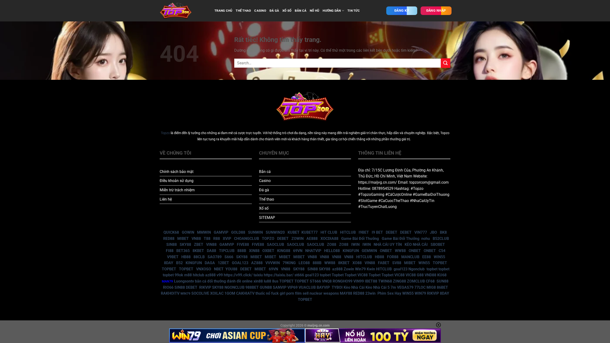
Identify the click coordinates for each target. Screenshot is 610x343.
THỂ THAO (243, 10)
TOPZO (268, 238)
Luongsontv (184, 281)
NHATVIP (313, 250)
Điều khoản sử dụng (176, 180)
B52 (179, 263)
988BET (252, 287)
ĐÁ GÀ (274, 10)
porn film (294, 293)
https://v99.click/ (238, 275)
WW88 (400, 250)
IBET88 (371, 281)
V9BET (172, 257)
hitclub (198, 275)
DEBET (391, 232)
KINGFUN (351, 250)
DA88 (211, 250)
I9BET (364, 232)
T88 (207, 238)
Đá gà (264, 190)
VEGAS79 (405, 287)
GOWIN (188, 232)
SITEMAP (267, 217)
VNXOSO (203, 269)
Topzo (165, 133)
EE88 (426, 257)
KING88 (283, 250)
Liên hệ (166, 199)
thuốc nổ (262, 293)
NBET (219, 269)
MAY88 (346, 293)
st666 (299, 275)
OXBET (268, 250)
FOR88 (392, 257)
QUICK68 (171, 232)
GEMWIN (369, 250)
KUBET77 (309, 232)
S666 (228, 257)
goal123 (400, 269)
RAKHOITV (170, 293)
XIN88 (254, 250)
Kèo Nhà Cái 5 (378, 287)
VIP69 (292, 287)
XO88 (357, 263)
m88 (188, 275)
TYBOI (337, 287)
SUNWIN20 (275, 232)
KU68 (442, 275)
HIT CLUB (328, 232)
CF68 (431, 281)
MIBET (183, 238)
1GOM (229, 293)
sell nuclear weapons (321, 293)
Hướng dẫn (332, 10)
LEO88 (304, 263)
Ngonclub (416, 269)
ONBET (386, 250)
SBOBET (438, 244)
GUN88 (266, 287)
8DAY (168, 263)
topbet (432, 269)
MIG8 (431, 287)
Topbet (338, 275)
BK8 (443, 232)
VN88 (196, 238)
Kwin (371, 269)
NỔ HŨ (314, 10)
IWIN (355, 244)
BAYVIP (324, 287)
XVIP (227, 238)
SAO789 (215, 257)
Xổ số (264, 208)
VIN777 (420, 232)
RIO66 (168, 287)
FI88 (169, 250)
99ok (179, 275)
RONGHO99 (342, 281)
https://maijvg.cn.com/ (377, 182)
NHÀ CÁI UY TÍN (388, 244)
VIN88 (211, 244)
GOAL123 (240, 263)
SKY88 (185, 244)
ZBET (198, 244)
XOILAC (217, 293)
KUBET (294, 232)
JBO (433, 232)
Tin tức (353, 10)
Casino (265, 180)
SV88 (396, 263)
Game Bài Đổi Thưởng (360, 238)
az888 (337, 269)
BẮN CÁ (300, 10)
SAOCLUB (275, 244)
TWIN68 (385, 281)
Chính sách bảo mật (176, 171)
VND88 (430, 275)
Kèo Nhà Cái (354, 287)
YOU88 (231, 269)
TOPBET (440, 263)
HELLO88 (332, 250)
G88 (420, 275)
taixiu (258, 275)
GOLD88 (238, 232)
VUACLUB (307, 287)
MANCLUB (410, 257)
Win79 (360, 269)
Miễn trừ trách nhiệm (177, 190)
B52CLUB (441, 238)
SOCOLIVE (200, 293)
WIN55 (439, 257)
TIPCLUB (226, 250)
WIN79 (420, 293)
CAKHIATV (245, 293)
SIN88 (171, 244)
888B (241, 250)
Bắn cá (265, 171)
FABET (383, 263)
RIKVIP (205, 287)
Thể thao (266, 199)
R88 (216, 238)
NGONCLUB (234, 287)
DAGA (210, 263)
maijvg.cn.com (318, 325)
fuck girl (278, 293)
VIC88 (362, 275)
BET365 (183, 250)
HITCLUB (348, 232)
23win (370, 293)
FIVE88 (243, 244)
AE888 (312, 238)
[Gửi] (445, 63)
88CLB (199, 257)
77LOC (420, 287)
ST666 (315, 281)
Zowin (349, 269)
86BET (442, 287)
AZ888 (257, 263)
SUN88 (442, 281)
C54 (442, 250)
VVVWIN (272, 263)
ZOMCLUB (416, 281)
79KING (289, 263)
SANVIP (279, 287)
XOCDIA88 (329, 238)
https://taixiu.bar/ (279, 275)
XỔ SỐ (286, 10)
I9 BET (377, 232)
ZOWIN (297, 238)
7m (393, 287)
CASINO (260, 10)
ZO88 (331, 244)
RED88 (168, 238)
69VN (297, 250)
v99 (220, 275)
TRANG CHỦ (223, 10)
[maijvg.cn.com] (183, 10)
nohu (425, 238)
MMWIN (204, 232)
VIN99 (358, 281)
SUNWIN (255, 232)
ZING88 (399, 281)
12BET (223, 263)
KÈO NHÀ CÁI (416, 244)
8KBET (198, 250)
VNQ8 (327, 281)
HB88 (186, 257)
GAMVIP (221, 232)
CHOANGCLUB (246, 238)
